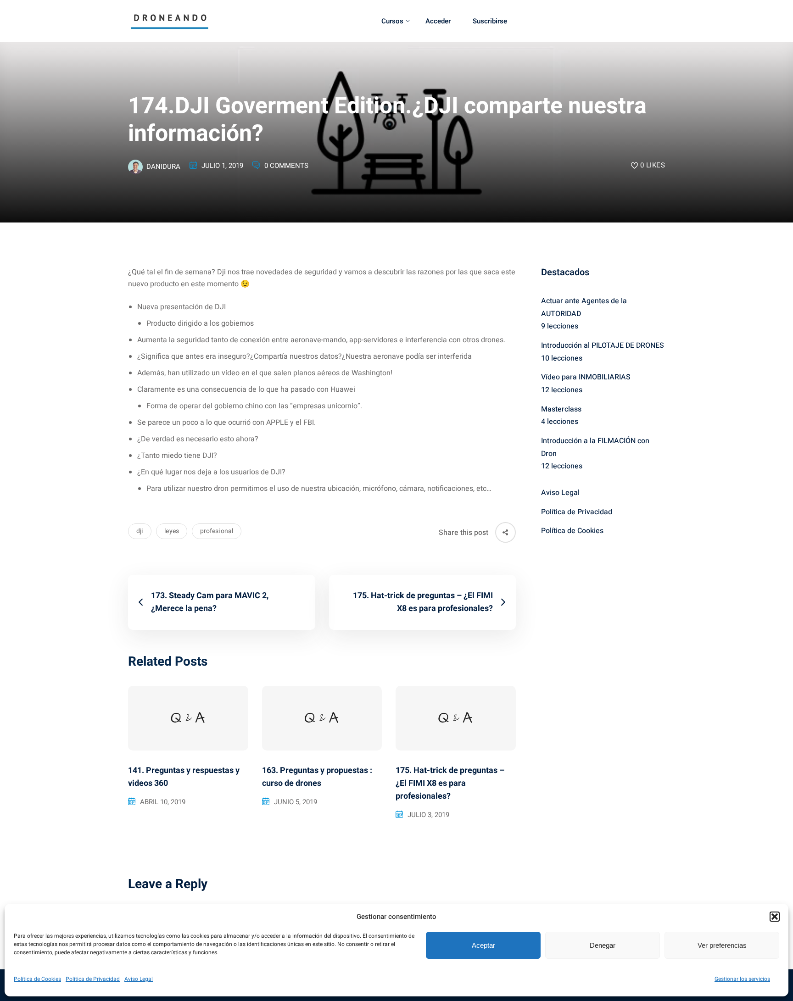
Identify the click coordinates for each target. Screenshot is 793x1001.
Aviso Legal (138, 979)
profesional (216, 531)
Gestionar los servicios (742, 979)
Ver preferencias (722, 945)
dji (139, 531)
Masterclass (561, 409)
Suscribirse (490, 21)
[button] (774, 916)
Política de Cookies (37, 979)
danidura (163, 166)
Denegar (602, 945)
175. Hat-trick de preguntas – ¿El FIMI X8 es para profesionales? (450, 783)
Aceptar (483, 945)
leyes (171, 531)
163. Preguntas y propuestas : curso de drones (317, 777)
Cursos (392, 21)
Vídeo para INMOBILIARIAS (586, 377)
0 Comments (286, 166)
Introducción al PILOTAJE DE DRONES (602, 345)
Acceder (438, 21)
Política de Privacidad (93, 979)
